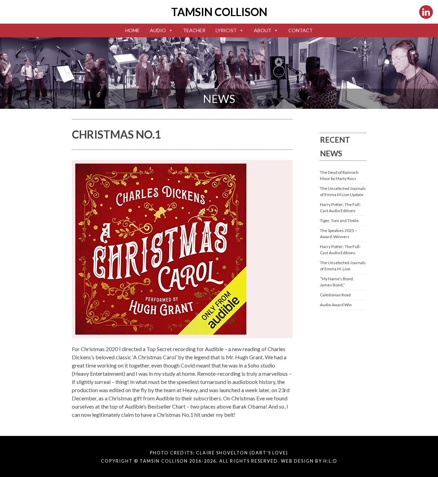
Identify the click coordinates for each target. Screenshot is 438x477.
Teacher (194, 30)
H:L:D (330, 461)
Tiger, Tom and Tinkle (339, 220)
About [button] (262, 30)
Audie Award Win (336, 304)
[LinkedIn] (426, 12)
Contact (300, 30)
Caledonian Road (335, 294)
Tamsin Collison (219, 11)
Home (132, 30)
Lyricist (226, 30)
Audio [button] (158, 30)
